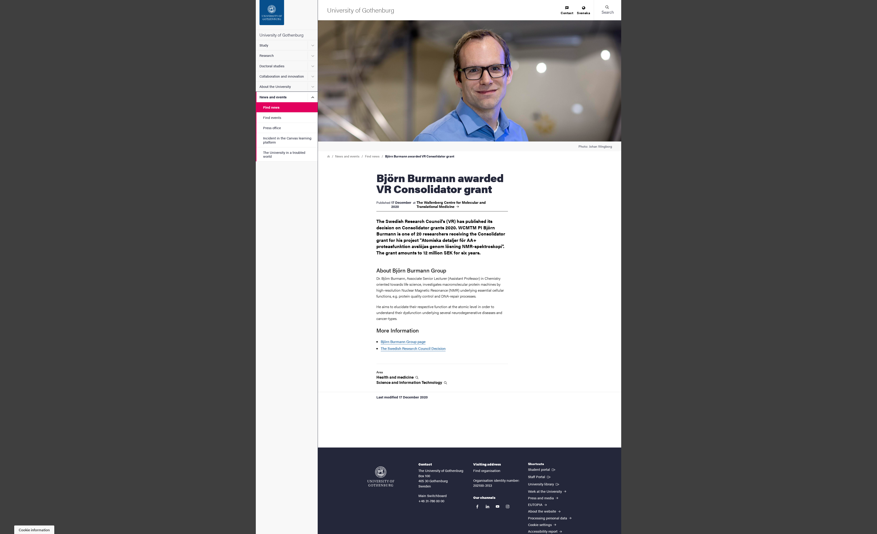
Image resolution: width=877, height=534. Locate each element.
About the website (542, 511)
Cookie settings (540, 524)
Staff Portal (539, 476)
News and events (273, 96)
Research (266, 55)
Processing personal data (548, 518)
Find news (271, 107)
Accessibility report (543, 531)
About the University (275, 86)
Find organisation (486, 470)
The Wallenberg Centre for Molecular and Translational (451, 204)
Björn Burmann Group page (403, 341)
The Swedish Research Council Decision (413, 348)
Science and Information (409, 382)
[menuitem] (567, 10)
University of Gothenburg (281, 35)
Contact (567, 12)
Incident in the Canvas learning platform (287, 140)
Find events (272, 117)
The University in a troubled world (284, 154)
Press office (272, 127)
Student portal (542, 469)
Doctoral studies (271, 65)
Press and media (541, 497)
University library (544, 483)
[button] (607, 10)
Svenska (583, 12)
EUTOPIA (535, 504)
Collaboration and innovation (281, 76)
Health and (395, 377)
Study (263, 45)
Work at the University (545, 491)
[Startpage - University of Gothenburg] (287, 15)
